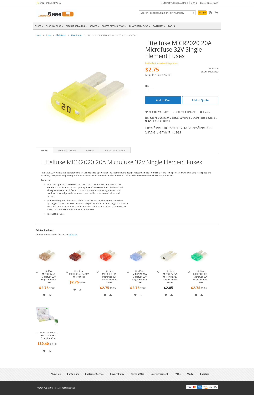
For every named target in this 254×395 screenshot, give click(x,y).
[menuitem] (38, 26)
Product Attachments (115, 150)
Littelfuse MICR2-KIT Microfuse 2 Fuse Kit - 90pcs (48, 335)
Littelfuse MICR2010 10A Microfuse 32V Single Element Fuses (109, 277)
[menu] (127, 26)
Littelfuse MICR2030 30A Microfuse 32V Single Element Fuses (200, 277)
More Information (67, 150)
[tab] (44, 150)
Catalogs (204, 373)
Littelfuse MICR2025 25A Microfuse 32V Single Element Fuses (170, 277)
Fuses (48, 35)
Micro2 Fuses (77, 35)
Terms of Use (137, 373)
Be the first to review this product (161, 63)
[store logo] (56, 14)
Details (44, 150)
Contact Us (73, 373)
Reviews (90, 150)
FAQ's (177, 373)
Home (38, 35)
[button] (202, 12)
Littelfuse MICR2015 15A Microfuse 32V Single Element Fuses (139, 277)
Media (190, 373)
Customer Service (94, 373)
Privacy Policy (117, 373)
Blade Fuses (61, 35)
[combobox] (167, 12)
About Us (56, 373)
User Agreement (159, 373)
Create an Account (209, 2)
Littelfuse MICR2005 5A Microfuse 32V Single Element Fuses (48, 277)
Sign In (194, 2)
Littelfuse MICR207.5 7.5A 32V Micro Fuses (79, 274)
